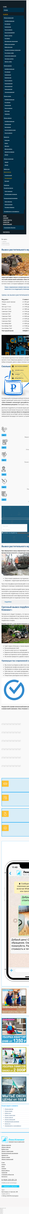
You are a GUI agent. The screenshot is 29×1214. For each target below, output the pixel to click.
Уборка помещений (10, 1119)
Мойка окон (8, 1113)
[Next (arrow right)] (2, 1211)
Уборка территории (10, 1115)
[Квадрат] (11, 749)
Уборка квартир (9, 1109)
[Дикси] (11, 732)
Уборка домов (8, 1111)
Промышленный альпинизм (12, 1121)
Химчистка (7, 1123)
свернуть (25, 381)
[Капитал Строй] (11, 741)
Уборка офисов (9, 1117)
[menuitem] (4, 5)
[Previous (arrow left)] (0, 1211)
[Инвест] (11, 758)
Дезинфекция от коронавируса (13, 1126)
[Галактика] (11, 766)
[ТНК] (11, 724)
